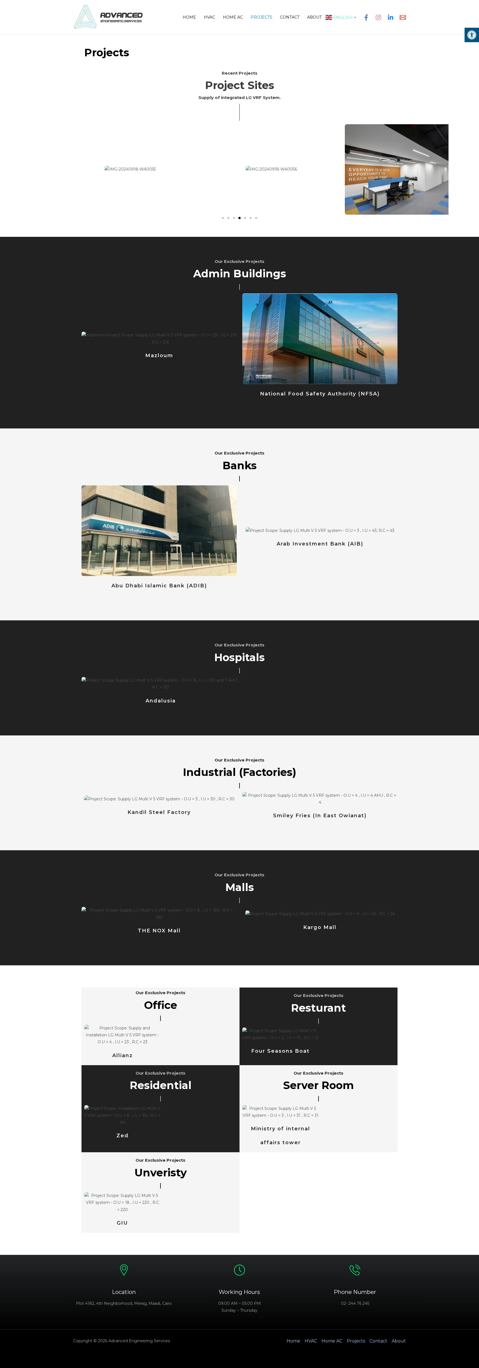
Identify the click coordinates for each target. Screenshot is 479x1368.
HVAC (209, 17)
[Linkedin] (391, 17)
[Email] (403, 17)
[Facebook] (366, 17)
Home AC (233, 17)
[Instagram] (378, 17)
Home (189, 17)
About (314, 17)
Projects (261, 17)
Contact (289, 17)
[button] (472, 35)
